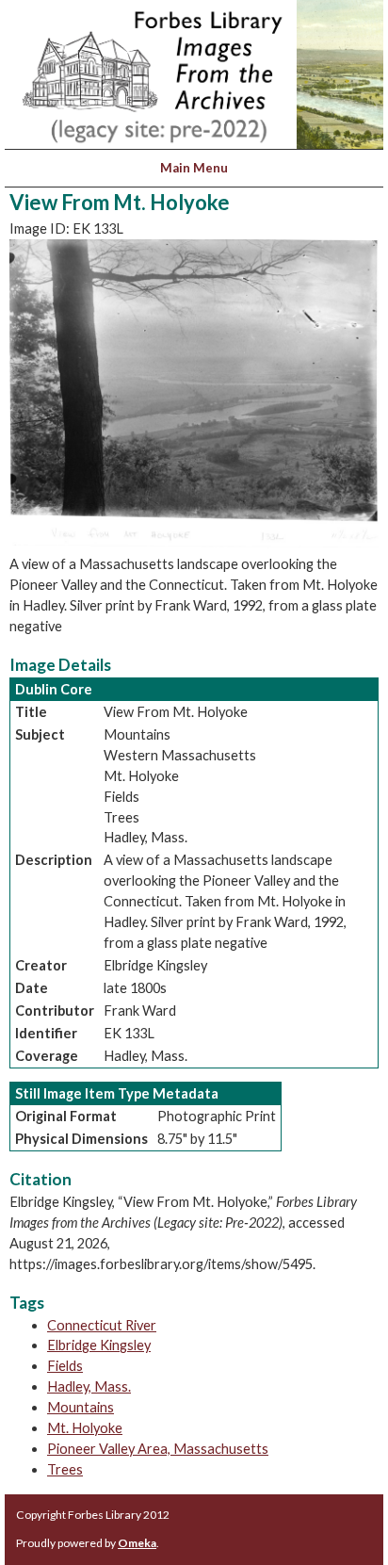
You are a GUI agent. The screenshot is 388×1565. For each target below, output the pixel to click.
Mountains (80, 1407)
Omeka (137, 1543)
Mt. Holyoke (84, 1428)
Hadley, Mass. (89, 1386)
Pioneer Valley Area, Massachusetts (157, 1449)
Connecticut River (101, 1325)
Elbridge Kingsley (99, 1345)
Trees (65, 1469)
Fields (65, 1366)
